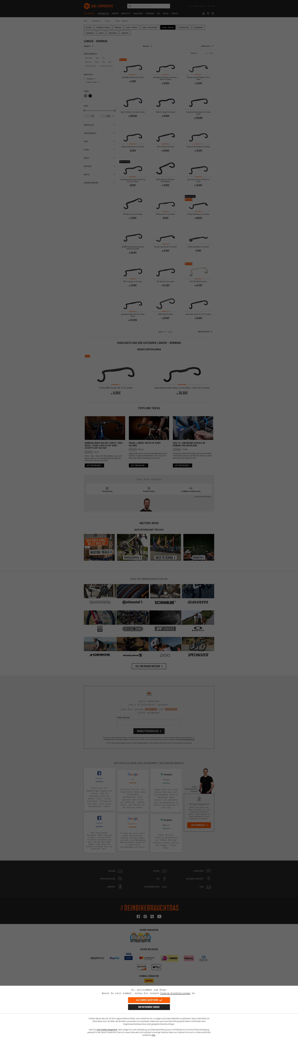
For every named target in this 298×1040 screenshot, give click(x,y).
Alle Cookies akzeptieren (147, 1000)
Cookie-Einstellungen (175, 993)
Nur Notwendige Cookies (149, 1007)
